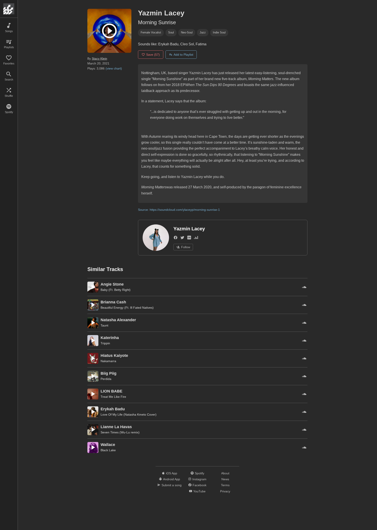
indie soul (219, 32)
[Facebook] (175, 238)
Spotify (199, 473)
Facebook (199, 485)
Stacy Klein (99, 58)
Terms (225, 485)
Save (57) (153, 54)
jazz (203, 32)
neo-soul (187, 32)
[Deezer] (196, 238)
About (225, 473)
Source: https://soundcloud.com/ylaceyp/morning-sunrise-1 (179, 209)
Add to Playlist (183, 54)
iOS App (171, 473)
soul (171, 32)
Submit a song (172, 485)
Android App (171, 479)
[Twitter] (182, 238)
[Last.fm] (189, 238)
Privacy (225, 491)
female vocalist (151, 32)
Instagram (199, 479)
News (225, 479)
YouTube (199, 491)
